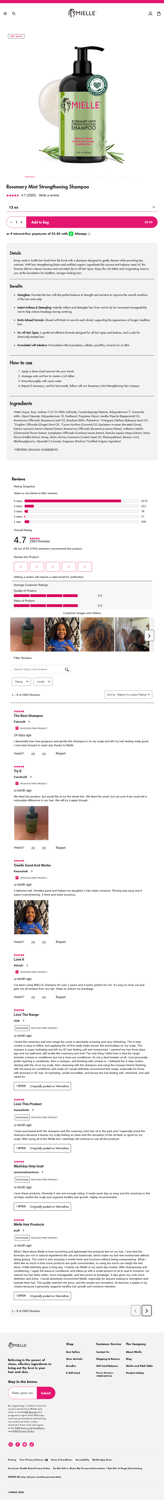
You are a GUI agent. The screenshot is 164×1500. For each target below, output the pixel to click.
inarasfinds (21, 1110)
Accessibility (82, 1460)
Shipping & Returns (108, 1359)
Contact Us (102, 1352)
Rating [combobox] (19, 681)
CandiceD (20, 777)
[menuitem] (12, 1459)
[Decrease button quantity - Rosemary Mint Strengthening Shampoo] (10, 222)
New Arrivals (74, 1359)
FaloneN (19, 721)
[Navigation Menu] (5, 13)
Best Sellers (73, 1352)
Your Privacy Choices (32, 1460)
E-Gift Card (73, 1373)
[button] (159, 13)
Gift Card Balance (107, 1366)
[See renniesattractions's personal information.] (42, 1172)
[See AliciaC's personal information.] (27, 965)
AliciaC (18, 965)
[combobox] (131, 694)
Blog (129, 1359)
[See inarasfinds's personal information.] (32, 1110)
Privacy (12, 1460)
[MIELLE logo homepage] (82, 13)
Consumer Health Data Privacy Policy (29, 1468)
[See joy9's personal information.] (23, 1230)
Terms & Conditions (61, 1460)
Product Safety (135, 1373)
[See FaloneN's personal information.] (28, 721)
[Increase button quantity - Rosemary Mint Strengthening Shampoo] (22, 222)
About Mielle (134, 1352)
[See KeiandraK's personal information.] (31, 871)
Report (60, 753)
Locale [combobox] (40, 681)
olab (17, 1020)
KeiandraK (21, 871)
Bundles (71, 1366)
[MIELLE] (23, 1347)
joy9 (17, 1230)
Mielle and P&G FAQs (139, 1366)
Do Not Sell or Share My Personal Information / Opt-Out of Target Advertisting (97, 1468)
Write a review (49, 195)
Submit (47, 1394)
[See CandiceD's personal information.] (30, 777)
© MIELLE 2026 (16, 1492)
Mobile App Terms (102, 1460)
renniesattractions (26, 1172)
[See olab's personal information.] (23, 1020)
